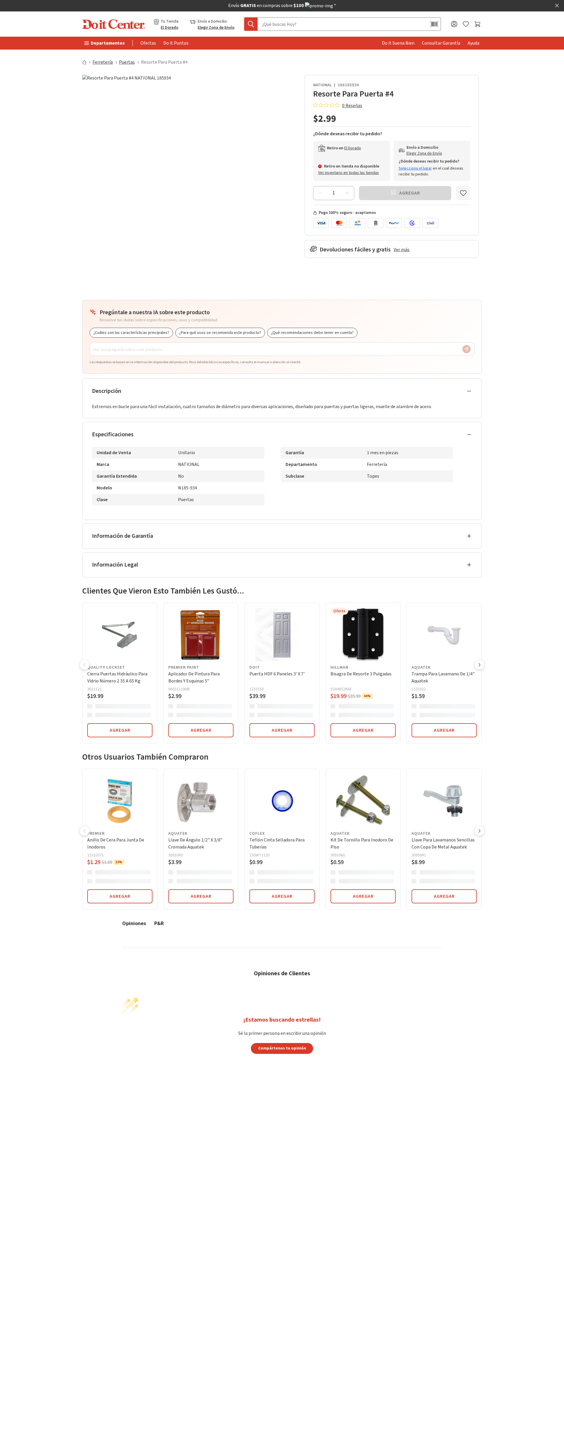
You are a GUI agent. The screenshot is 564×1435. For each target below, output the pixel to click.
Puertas (127, 62)
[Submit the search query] (251, 24)
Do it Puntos (176, 43)
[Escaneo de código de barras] (434, 24)
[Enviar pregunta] (466, 349)
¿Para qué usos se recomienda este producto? (220, 333)
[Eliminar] (320, 193)
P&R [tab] (159, 923)
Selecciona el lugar (415, 168)
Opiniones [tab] (134, 923)
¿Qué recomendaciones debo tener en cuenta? (312, 333)
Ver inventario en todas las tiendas (348, 173)
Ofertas (148, 43)
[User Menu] (454, 24)
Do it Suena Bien (398, 43)
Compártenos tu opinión (282, 1048)
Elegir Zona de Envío (216, 28)
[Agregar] (347, 193)
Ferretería (103, 62)
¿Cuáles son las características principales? (131, 333)
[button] (85, 665)
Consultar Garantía (441, 43)
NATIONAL (322, 85)
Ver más (401, 249)
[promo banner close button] (556, 5)
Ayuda (473, 43)
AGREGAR (120, 730)
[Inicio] (87, 62)
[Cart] (478, 24)
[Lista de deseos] (466, 24)
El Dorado (169, 28)
